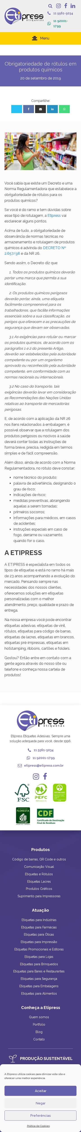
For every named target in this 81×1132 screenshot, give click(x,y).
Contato (39, 1039)
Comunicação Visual (39, 867)
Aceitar (40, 1091)
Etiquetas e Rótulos (39, 874)
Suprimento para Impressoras (39, 896)
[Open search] (50, 5)
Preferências (40, 1116)
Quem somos (39, 1017)
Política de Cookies (38, 1126)
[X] (16, 109)
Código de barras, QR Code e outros (39, 859)
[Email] (40, 109)
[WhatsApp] (64, 109)
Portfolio (39, 1024)
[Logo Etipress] (23, 16)
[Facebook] (28, 109)
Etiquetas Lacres (39, 881)
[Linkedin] (52, 109)
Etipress (54, 215)
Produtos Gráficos (39, 889)
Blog (39, 1032)
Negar (40, 1103)
